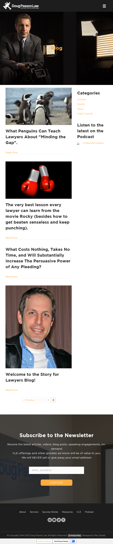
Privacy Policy (75, 535)
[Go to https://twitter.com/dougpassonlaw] (59, 520)
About (22, 512)
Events (81, 104)
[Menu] (104, 6)
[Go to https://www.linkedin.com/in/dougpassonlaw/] (49, 520)
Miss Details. (100, 535)
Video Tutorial (85, 113)
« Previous (28, 400)
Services (34, 512)
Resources (67, 512)
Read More (12, 152)
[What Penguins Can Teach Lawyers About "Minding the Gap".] (39, 106)
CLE (79, 512)
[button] (56, 483)
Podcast (89, 512)
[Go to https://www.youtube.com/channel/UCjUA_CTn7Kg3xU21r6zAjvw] (54, 520)
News (80, 109)
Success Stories (50, 512)
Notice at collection (44, 541)
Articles (81, 99)
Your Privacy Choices (61, 541)
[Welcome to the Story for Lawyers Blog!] (39, 326)
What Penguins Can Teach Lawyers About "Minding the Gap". (36, 137)
